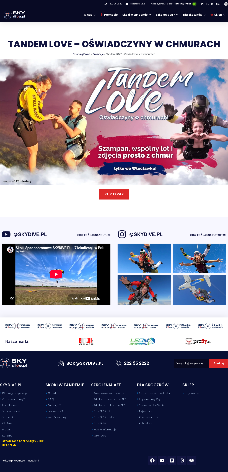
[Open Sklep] (224, 15)
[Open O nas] (94, 15)
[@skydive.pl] (6, 234)
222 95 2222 (136, 363)
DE (212, 4)
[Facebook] (152, 460)
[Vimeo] (171, 460)
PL (202, 4)
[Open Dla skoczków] (204, 15)
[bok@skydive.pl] (61, 363)
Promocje (98, 54)
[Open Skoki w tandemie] (150, 15)
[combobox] (191, 363)
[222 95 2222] (118, 363)
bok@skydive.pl (84, 363)
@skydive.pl (30, 234)
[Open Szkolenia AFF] (177, 15)
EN (207, 4)
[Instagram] (181, 460)
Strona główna (81, 54)
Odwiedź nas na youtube (93, 235)
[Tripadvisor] (191, 460)
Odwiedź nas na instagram (208, 235)
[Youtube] (162, 460)
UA (218, 4)
